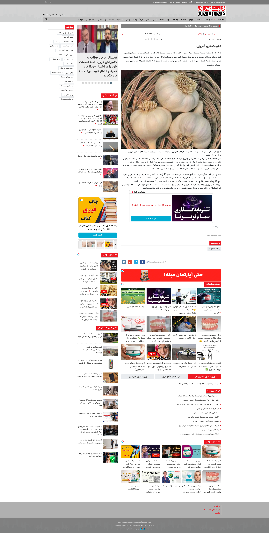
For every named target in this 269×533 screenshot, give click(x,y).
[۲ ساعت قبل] (97, 39)
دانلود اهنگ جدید (66, 90)
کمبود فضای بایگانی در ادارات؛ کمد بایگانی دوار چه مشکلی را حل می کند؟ (89, 363)
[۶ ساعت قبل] (110, 338)
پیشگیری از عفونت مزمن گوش (208, 408)
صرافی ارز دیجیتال (66, 77)
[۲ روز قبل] (110, 444)
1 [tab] (110, 83)
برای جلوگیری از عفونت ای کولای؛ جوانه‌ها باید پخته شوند (198, 396)
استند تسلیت (55, 59)
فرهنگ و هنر (138, 19)
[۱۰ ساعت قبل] (110, 133)
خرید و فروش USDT (65, 32)
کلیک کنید (97, 235)
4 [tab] (101, 83)
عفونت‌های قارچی (208, 46)
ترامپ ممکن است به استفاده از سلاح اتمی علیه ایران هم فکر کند (90, 170)
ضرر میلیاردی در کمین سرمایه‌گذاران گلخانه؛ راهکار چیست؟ (92, 350)
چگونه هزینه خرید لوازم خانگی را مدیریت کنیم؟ (90, 388)
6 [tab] (95, 83)
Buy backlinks (57, 72)
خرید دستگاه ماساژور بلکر (64, 41)
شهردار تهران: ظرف (211, 26)
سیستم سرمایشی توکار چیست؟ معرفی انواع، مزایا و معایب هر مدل (90, 403)
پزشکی (200, 34)
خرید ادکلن (54, 46)
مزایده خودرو (68, 59)
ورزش (128, 19)
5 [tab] (98, 83)
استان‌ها (119, 19)
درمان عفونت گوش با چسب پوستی (206, 421)
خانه (219, 19)
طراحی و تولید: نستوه (133, 529)
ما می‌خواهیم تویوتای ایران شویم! (90, 156)
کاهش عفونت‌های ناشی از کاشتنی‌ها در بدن (203, 417)
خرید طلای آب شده (66, 54)
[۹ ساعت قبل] (110, 120)
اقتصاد (183, 19)
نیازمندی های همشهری (201, 2)
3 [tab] (104, 83)
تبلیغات (217, 513)
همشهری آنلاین (210, 11)
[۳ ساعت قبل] (110, 160)
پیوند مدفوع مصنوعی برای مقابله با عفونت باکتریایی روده (198, 425)
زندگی (155, 19)
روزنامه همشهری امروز (218, 2)
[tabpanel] (97, 53)
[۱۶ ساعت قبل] (110, 105)
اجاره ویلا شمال (67, 46)
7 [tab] (92, 83)
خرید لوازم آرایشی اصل (65, 50)
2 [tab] (107, 83)
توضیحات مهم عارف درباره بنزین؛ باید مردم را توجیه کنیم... (90, 131)
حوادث (80, 19)
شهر (168, 19)
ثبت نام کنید (151, 218)
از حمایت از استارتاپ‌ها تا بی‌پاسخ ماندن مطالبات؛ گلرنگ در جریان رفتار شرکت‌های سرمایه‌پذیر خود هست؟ (90, 430)
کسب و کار (90, 19)
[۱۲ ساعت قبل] (110, 430)
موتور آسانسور (68, 37)
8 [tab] (89, 83)
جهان (191, 19)
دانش (148, 19)
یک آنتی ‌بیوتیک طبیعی (210, 429)
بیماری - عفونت (214, 248)
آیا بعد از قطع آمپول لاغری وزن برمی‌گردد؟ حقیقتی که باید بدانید (90, 441)
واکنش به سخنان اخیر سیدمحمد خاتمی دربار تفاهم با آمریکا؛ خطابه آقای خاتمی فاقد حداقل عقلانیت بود (90, 106)
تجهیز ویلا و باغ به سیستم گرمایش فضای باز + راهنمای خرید (90, 335)
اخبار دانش (208, 34)
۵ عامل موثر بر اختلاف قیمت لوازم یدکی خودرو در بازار (89, 415)
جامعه (175, 19)
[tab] (204, 376)
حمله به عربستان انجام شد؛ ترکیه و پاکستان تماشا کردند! (90, 144)
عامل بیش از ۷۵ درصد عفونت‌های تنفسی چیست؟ (201, 400)
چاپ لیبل (69, 72)
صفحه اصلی (217, 34)
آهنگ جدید (69, 63)
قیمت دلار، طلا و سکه (212, 509)
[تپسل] (131, 191)
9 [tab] (86, 83)
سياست (199, 19)
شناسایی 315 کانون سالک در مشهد (206, 413)
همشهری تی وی (175, 2)
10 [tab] (83, 83)
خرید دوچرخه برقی (66, 68)
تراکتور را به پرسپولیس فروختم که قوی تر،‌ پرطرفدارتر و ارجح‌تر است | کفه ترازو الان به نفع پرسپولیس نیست (90, 120)
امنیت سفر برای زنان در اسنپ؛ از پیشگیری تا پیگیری (90, 455)
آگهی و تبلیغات (187, 2)
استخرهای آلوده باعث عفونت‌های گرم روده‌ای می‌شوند (199, 434)
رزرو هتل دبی (68, 94)
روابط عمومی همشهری (160, 2)
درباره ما (217, 506)
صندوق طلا (69, 81)
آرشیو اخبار (209, 19)
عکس (100, 19)
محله (162, 19)
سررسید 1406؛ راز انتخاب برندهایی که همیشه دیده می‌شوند (89, 375)
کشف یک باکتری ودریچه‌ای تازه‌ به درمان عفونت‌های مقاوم (198, 404)
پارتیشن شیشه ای (66, 86)
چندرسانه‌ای (109, 19)
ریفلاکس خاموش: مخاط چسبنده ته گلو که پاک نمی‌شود (199, 383)
